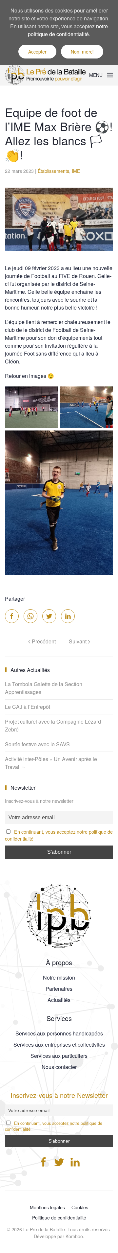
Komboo (74, 1236)
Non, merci (82, 51)
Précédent (43, 641)
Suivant (78, 641)
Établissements (53, 171)
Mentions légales (47, 1207)
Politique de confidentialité (59, 1217)
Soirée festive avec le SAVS (37, 744)
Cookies (79, 1207)
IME (76, 171)
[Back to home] (47, 75)
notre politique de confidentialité (68, 30)
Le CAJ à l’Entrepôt (27, 706)
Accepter (37, 51)
